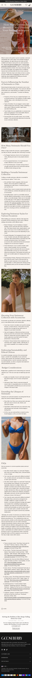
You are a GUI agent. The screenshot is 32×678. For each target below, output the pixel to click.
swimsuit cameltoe (16, 202)
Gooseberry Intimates (13, 668)
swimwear (16, 74)
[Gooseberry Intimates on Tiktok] (7, 650)
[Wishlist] (26, 4)
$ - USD (4, 666)
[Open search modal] (5, 4)
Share (4, 608)
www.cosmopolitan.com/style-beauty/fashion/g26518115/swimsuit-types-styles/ (14, 564)
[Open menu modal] (2, 4)
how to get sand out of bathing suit (12, 64)
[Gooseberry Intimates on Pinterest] (5, 650)
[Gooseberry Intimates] (16, 5)
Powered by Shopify (5, 671)
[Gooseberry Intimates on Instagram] (2, 650)
